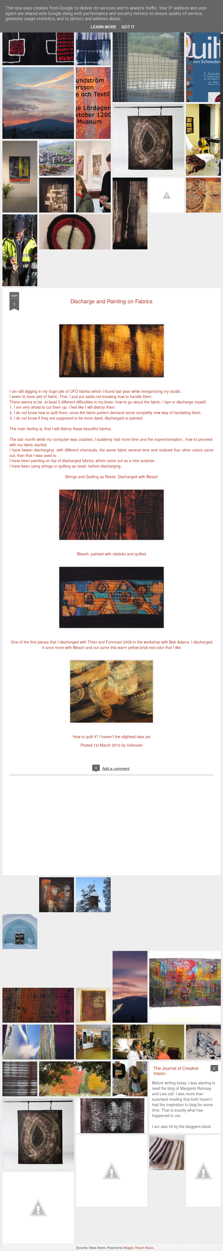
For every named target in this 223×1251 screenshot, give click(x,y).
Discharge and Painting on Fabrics (111, 301)
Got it (128, 26)
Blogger (129, 1247)
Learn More (103, 26)
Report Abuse (144, 1247)
